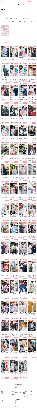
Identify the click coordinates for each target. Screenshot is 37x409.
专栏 (1, 398)
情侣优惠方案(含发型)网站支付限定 (18, 402)
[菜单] (35, 1)
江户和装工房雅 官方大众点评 (26, 397)
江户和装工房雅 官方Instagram (25, 392)
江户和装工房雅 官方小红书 (26, 395)
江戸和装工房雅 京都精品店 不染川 (11, 397)
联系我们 (2, 401)
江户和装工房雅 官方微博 (25, 398)
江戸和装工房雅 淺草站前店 (11, 394)
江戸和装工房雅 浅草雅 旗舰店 (11, 393)
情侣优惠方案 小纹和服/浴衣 (18, 392)
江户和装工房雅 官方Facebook (25, 394)
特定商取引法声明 (32, 392)
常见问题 (2, 400)
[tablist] (6, 16)
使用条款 (31, 391)
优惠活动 (2, 394)
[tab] (2, 16)
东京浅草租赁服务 (3, 392)
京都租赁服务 (2, 393)
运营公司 (31, 394)
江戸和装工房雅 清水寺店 (11, 395)
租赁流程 (2, 399)
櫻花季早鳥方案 (17, 400)
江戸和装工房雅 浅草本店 (11, 391)
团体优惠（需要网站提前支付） (18, 394)
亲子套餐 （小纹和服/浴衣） (18, 396)
